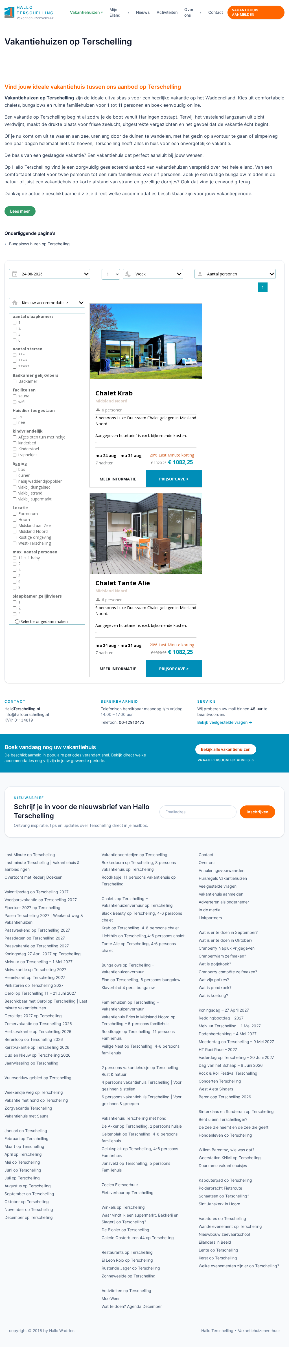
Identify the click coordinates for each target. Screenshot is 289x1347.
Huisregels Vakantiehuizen (223, 878)
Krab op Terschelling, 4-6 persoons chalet (140, 927)
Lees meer (20, 211)
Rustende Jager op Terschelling (131, 1268)
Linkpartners (210, 917)
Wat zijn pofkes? (214, 979)
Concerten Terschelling (220, 1081)
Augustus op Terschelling (28, 1185)
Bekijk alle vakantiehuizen (226, 749)
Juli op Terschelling (22, 1177)
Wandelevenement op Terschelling (230, 1226)
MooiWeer (111, 1298)
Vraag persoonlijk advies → (226, 760)
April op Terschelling (23, 1154)
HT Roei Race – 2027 (218, 1049)
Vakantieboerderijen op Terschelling (134, 854)
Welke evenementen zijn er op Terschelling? (239, 1265)
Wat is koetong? (213, 995)
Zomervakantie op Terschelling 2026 (38, 1023)
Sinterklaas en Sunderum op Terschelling (236, 1111)
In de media (209, 909)
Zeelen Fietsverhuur (120, 1184)
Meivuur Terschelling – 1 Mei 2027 (230, 1025)
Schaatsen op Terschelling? (224, 1196)
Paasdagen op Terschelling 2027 (35, 938)
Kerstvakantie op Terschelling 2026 (37, 1047)
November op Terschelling (29, 1209)
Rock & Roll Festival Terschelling (228, 1073)
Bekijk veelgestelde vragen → (224, 722)
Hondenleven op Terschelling (225, 1135)
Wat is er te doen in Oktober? (225, 940)
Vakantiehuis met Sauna (27, 1116)
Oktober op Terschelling (27, 1201)
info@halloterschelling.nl (27, 714)
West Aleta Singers (216, 1088)
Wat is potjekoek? (215, 963)
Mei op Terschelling (22, 1162)
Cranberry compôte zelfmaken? (228, 971)
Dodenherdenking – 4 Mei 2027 (228, 1033)
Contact (215, 12)
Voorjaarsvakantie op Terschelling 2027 (41, 899)
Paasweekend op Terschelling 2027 (37, 930)
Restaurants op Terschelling (127, 1252)
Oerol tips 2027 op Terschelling (33, 1015)
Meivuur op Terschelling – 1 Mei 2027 (39, 961)
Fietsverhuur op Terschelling (128, 1192)
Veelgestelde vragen (218, 886)
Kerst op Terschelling (218, 1257)
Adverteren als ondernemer (224, 902)
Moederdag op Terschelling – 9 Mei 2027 (236, 1041)
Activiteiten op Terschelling (126, 1290)
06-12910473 (131, 722)
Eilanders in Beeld (215, 1242)
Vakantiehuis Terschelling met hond (134, 1118)
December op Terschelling (29, 1217)
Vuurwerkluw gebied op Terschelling (38, 1077)
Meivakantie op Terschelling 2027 (35, 969)
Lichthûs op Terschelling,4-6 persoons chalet (143, 935)
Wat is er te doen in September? (228, 932)
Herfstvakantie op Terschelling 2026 (38, 1031)
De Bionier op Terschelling (125, 1229)
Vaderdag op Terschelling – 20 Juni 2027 (236, 1057)
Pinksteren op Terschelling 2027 (34, 985)
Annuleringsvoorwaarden (221, 870)
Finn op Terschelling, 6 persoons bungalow (141, 979)
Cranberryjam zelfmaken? (222, 956)
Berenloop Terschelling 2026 (225, 1096)
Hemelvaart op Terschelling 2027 (35, 977)
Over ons (188, 12)
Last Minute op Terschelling (30, 854)
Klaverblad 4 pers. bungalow (128, 987)
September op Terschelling (29, 1193)
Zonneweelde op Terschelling (129, 1275)
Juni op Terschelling (23, 1170)
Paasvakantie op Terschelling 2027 (37, 945)
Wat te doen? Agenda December (132, 1306)
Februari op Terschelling (27, 1138)
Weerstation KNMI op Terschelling (230, 1157)
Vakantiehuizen (85, 12)
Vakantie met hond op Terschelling (36, 1100)
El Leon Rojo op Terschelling (127, 1260)
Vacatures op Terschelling (222, 1218)
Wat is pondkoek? (215, 987)
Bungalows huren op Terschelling (39, 243)
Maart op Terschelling (24, 1146)
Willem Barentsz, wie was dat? (226, 1149)
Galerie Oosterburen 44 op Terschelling (138, 1237)
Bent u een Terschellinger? (223, 1119)
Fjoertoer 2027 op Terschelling (32, 907)
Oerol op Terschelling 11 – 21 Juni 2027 (40, 993)
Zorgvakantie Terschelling (28, 1108)
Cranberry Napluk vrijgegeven (227, 948)
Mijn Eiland (115, 12)
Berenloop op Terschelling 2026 (34, 1039)
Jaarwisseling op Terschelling (31, 1063)
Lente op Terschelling (218, 1250)
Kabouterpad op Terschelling (225, 1180)
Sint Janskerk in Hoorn (219, 1203)
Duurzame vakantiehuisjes (223, 1165)
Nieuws (143, 12)
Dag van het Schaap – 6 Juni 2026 (231, 1065)
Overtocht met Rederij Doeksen (33, 877)
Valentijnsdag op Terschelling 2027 (37, 891)
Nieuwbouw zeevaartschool (224, 1234)
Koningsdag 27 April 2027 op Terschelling (43, 953)
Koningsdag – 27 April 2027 (224, 1010)
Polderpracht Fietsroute (220, 1188)
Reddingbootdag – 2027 (221, 1018)
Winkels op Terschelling (123, 1207)
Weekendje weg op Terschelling (34, 1092)
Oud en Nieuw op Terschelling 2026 (38, 1055)
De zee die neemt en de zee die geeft (233, 1127)
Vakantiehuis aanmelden (245, 12)
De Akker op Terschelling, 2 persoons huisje (142, 1126)
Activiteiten (167, 12)
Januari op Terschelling (26, 1130)
